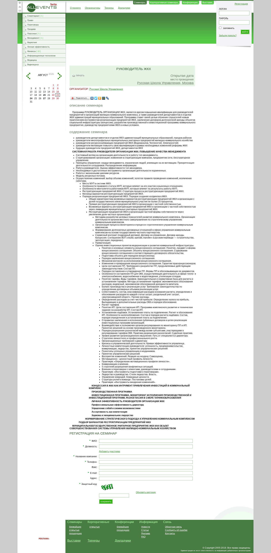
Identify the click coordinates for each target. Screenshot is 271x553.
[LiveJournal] (108, 98)
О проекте (75, 8)
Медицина (32, 60)
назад (28, 76)
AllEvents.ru (33, 4)
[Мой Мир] (104, 98)
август (43, 75)
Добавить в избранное (19, 2)
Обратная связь (19, 10)
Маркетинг (32, 42)
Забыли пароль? (228, 35)
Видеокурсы (33, 64)
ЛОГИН (223, 9)
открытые (74, 530)
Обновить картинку (146, 492)
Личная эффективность (38, 47)
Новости (145, 527)
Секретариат (33, 16)
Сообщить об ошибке (176, 530)
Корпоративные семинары (164, 2)
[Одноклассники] (100, 98)
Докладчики (124, 8)
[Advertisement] (158, 55)
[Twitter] (96, 98)
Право (30, 20)
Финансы (31, 51)
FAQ (143, 536)
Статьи (145, 530)
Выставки (207, 2)
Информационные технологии (41, 56)
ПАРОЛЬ (223, 18)
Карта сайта (19, 6)
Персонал (32, 33)
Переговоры (33, 25)
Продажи (31, 29)
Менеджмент (33, 38)
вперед (60, 76)
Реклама (145, 533)
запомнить (228, 28)
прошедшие (75, 533)
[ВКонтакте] (92, 98)
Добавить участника (109, 451)
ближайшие (75, 527)
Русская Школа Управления (106, 89)
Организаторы (92, 8)
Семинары (139, 2)
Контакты (170, 533)
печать (80, 75)
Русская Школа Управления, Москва (165, 83)
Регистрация (241, 4)
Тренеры (109, 8)
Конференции (190, 2)
